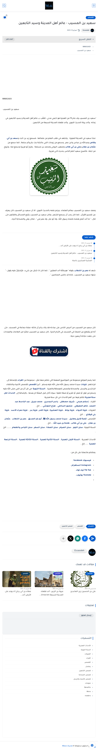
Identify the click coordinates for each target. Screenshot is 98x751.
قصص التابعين (67, 526)
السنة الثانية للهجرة (49, 440)
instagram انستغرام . (80, 465)
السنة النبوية (39, 389)
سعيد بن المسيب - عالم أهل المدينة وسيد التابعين (71, 253)
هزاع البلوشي (49, 406)
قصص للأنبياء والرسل (82, 679)
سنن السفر (39, 427)
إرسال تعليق (86, 615)
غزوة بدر (33, 410)
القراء (20, 380)
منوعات (88, 683)
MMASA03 (87, 47)
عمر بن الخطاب (81, 271)
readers (88, 696)
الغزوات (88, 654)
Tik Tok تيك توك (83, 470)
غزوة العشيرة (56, 410)
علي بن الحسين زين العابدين (83, 591)
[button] (85, 538)
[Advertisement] (49, 77)
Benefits (87, 687)
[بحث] (4, 5)
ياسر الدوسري (51, 402)
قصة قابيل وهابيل (78, 419)
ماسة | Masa (67, 746)
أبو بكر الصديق (35, 419)
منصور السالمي (64, 406)
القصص (91, 17)
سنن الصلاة (52, 427)
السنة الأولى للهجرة (70, 440)
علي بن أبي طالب (72, 147)
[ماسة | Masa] (49, 6)
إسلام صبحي (82, 402)
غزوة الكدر (43, 410)
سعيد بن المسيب (84, 51)
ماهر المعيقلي (81, 406)
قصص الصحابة (85, 675)
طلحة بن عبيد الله (61, 423)
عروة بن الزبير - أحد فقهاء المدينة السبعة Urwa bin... (51, 593)
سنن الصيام (65, 427)
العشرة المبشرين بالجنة (82, 261)
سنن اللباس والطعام (22, 427)
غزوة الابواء (81, 410)
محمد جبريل (36, 402)
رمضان (88, 667)
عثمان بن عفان (89, 147)
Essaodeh (86, 30)
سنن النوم (78, 427)
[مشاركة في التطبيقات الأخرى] (63, 538)
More (89, 692)
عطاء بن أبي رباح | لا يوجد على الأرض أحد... (75, 246)
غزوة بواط (69, 410)
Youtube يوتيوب (83, 475)
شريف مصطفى (67, 402)
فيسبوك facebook (82, 460)
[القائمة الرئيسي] (94, 5)
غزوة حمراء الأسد (19, 410)
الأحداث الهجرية (85, 646)
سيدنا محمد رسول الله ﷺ (55, 419)
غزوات (84, 385)
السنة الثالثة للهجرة (28, 440)
